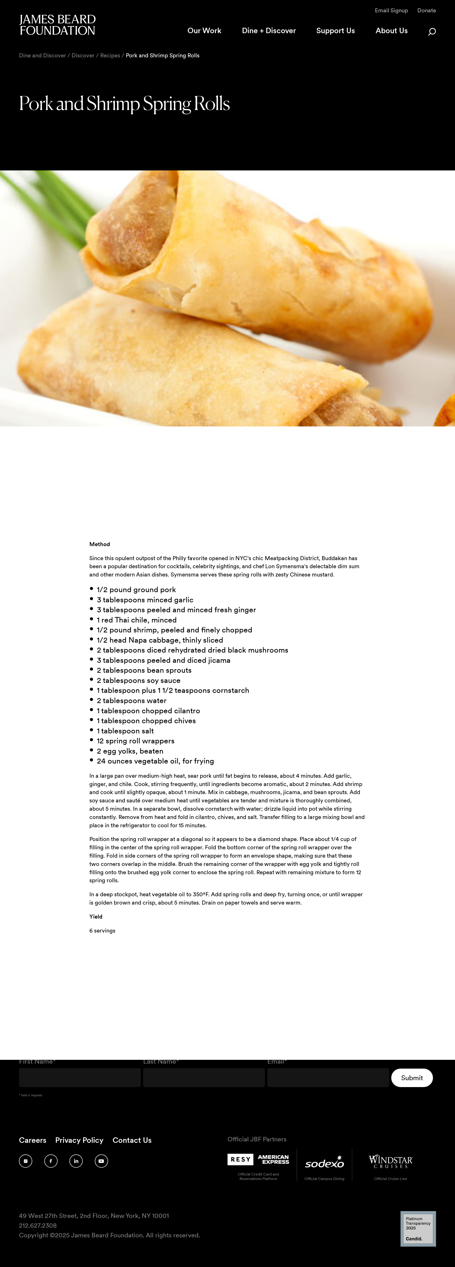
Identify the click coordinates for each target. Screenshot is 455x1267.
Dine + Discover (269, 30)
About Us (392, 30)
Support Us (335, 30)
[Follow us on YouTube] (101, 1161)
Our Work (204, 30)
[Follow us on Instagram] (25, 1161)
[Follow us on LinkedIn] (76, 1161)
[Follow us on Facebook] (51, 1161)
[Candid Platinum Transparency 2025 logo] (418, 1245)
